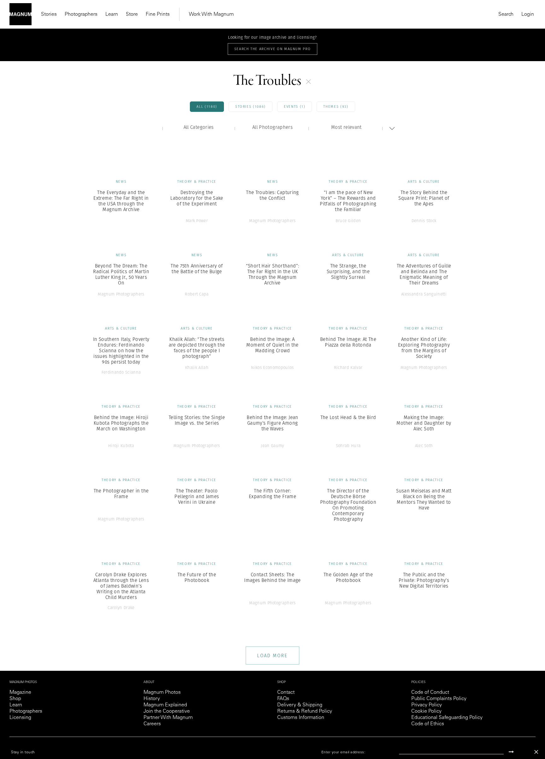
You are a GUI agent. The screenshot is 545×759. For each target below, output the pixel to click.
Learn (111, 14)
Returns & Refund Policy (304, 711)
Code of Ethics (427, 724)
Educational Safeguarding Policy (447, 717)
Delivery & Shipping (299, 705)
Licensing (20, 717)
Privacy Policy (426, 705)
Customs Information (300, 717)
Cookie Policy (426, 711)
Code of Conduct (430, 692)
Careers (152, 724)
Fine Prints (158, 14)
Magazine (20, 692)
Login (527, 14)
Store (132, 14)
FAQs (283, 698)
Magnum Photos (162, 692)
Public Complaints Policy (438, 698)
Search (505, 14)
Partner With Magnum (168, 717)
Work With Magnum (211, 14)
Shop (15, 698)
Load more (272, 655)
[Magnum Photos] (20, 14)
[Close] (536, 751)
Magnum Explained (165, 705)
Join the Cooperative (167, 711)
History (152, 698)
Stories (49, 14)
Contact (286, 692)
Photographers (81, 14)
